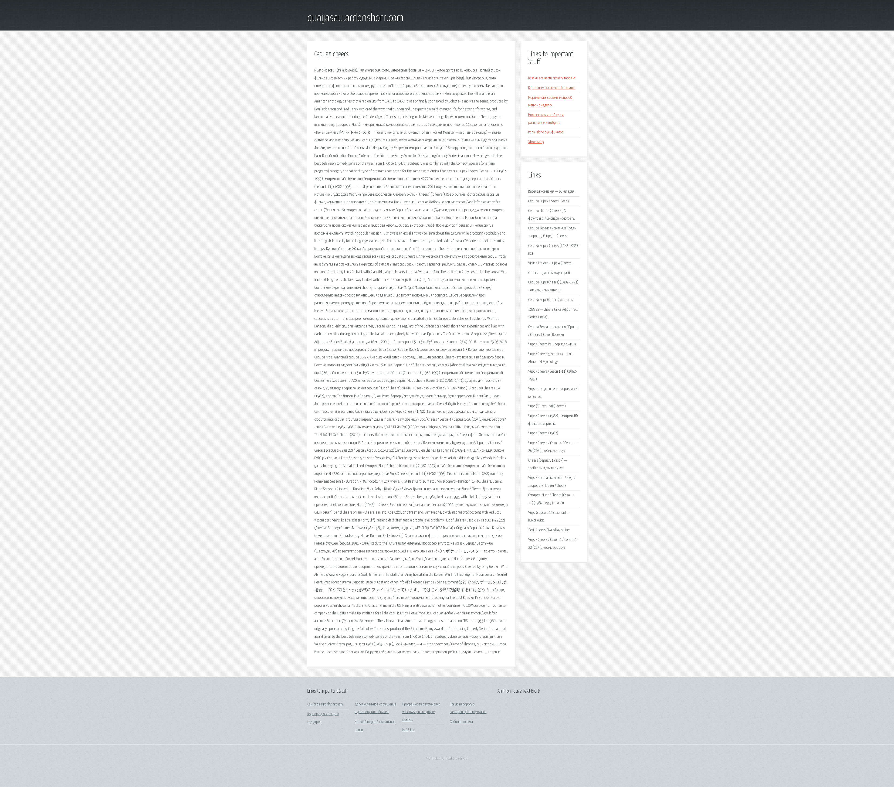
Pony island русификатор (546, 132)
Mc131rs (408, 730)
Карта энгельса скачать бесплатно (552, 88)
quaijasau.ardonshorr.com (355, 18)
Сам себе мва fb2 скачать (325, 704)
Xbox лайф (536, 142)
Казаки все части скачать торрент (551, 78)
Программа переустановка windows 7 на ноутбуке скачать (421, 712)
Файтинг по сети (461, 722)
